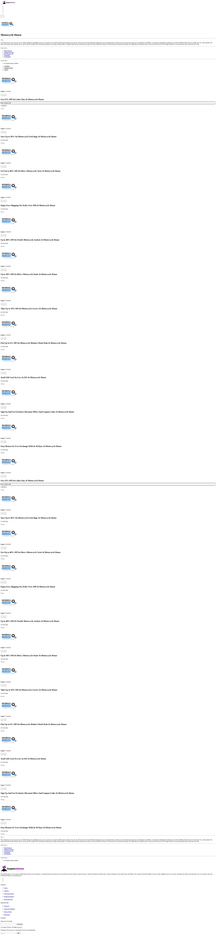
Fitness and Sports (9, 9)
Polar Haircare (8, 51)
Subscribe (19, 924)
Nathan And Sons (9, 52)
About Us (6, 906)
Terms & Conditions (9, 909)
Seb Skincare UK (8, 54)
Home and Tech (8, 12)
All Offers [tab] (7, 66)
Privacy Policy (8, 912)
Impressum (7, 914)
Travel (5, 6)
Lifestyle (6, 8)
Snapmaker (7, 55)
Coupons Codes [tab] (8, 68)
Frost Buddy (7, 57)
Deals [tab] (6, 70)
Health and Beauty (9, 11)
